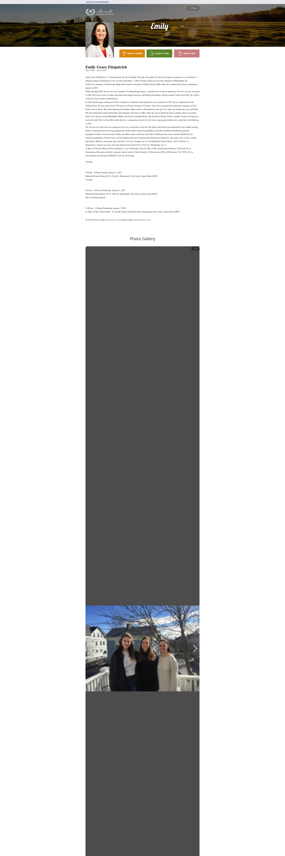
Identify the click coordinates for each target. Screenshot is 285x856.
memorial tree (112, 219)
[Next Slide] (195, 648)
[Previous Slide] (90, 648)
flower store (146, 219)
